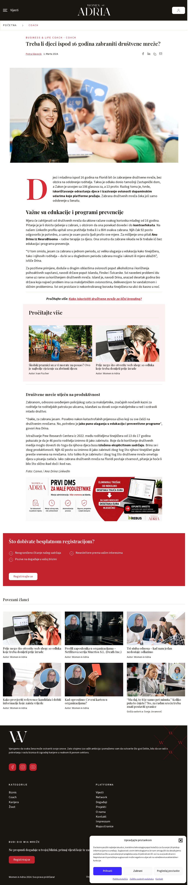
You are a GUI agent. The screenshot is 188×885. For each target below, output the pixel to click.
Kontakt (159, 879)
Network (101, 797)
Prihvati (107, 871)
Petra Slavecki (34, 54)
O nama (101, 812)
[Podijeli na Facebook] (143, 54)
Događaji (101, 802)
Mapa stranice (104, 826)
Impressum (103, 821)
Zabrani (137, 871)
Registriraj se (21, 860)
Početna (10, 25)
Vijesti (100, 792)
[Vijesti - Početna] (94, 10)
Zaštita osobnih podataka (142, 879)
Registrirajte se (23, 576)
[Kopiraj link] (154, 54)
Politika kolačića (120, 879)
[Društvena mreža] (12, 767)
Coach (34, 25)
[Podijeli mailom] (160, 54)
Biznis (13, 792)
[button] (180, 840)
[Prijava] (178, 10)
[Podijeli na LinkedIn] (148, 54)
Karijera (14, 802)
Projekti (101, 807)
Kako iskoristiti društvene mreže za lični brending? (105, 299)
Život (12, 807)
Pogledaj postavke (168, 871)
